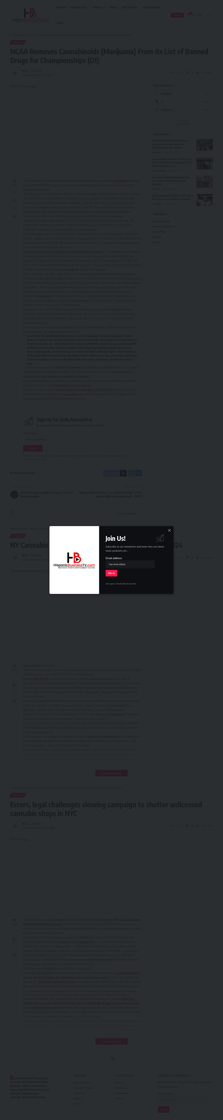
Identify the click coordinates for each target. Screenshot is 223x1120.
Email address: (114, 558)
